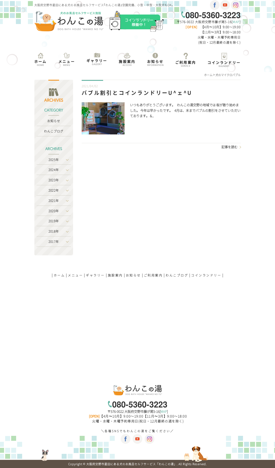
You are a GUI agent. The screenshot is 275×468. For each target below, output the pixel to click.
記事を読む (230, 146)
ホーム (59, 275)
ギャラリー (95, 275)
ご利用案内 (153, 275)
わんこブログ (54, 131)
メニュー (75, 275)
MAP (236, 22)
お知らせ (53, 121)
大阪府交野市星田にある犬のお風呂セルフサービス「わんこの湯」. (132, 464)
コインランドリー (206, 275)
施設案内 (115, 275)
